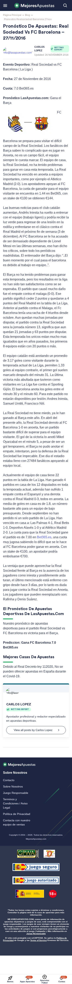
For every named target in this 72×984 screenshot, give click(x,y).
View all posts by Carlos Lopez (33, 730)
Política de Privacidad (16, 814)
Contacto (8, 780)
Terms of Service (38, 940)
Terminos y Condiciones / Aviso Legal (15, 803)
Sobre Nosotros (13, 786)
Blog (27, 15)
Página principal (12, 15)
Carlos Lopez (39, 49)
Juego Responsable (15, 792)
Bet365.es (44, 537)
